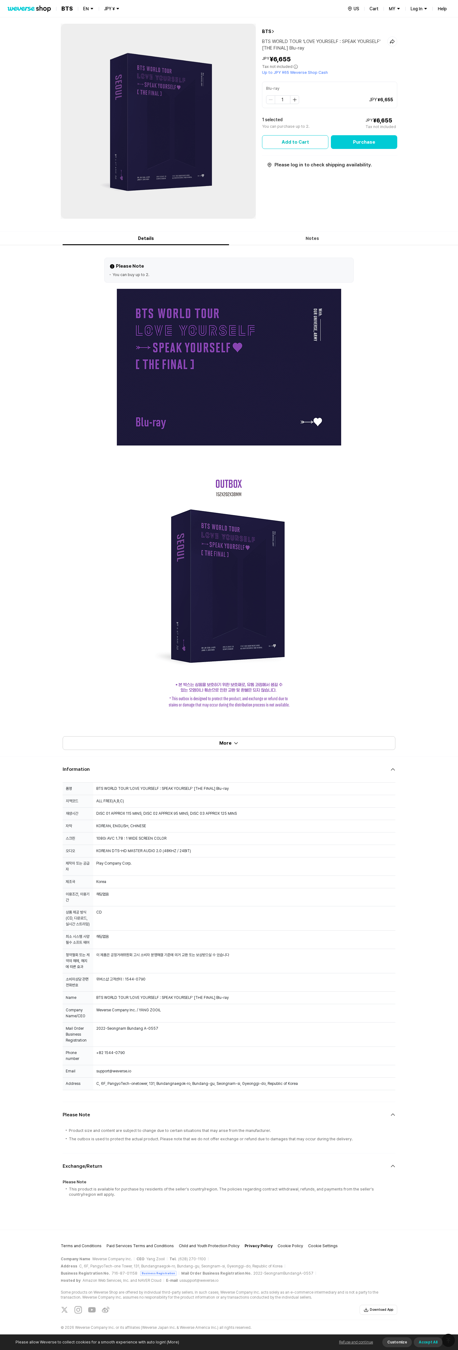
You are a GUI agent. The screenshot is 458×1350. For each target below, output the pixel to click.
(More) (173, 1342)
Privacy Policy (259, 1245)
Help (442, 8)
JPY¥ (109, 8)
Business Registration (158, 1273)
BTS (266, 31)
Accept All (428, 1342)
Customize (397, 1342)
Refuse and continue (356, 1342)
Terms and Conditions (81, 1245)
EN (86, 8)
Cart (374, 8)
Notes (312, 238)
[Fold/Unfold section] (229, 769)
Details (146, 238)
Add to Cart (295, 142)
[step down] (270, 100)
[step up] (294, 100)
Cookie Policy (290, 1245)
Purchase (364, 142)
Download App (381, 1310)
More (225, 743)
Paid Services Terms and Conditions (140, 1245)
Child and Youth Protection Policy (209, 1245)
